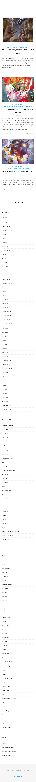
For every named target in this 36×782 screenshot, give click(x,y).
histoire (4, 564)
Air (2, 442)
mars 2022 (5, 348)
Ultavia (4, 715)
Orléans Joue (5, 654)
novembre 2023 (6, 275)
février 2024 (5, 267)
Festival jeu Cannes (7, 535)
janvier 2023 (5, 307)
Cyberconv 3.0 (6, 482)
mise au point (6, 617)
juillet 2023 (5, 291)
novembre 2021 (6, 360)
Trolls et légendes (7, 711)
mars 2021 (5, 393)
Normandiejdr (6, 637)
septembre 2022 (7, 324)
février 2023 (5, 303)
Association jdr (6, 454)
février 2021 (5, 397)
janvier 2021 (5, 401)
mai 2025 (4, 238)
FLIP (3, 552)
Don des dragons (7, 490)
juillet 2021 (5, 377)
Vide (3, 723)
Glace (3, 560)
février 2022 (5, 352)
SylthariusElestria (8, 72)
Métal (3, 605)
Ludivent (4, 592)
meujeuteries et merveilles (10, 609)
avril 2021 (5, 389)
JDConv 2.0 (5, 576)
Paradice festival (7, 662)
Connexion (5, 743)
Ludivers (4, 596)
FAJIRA (20, 168)
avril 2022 (5, 344)
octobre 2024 (6, 250)
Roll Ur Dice (5, 690)
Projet (4, 682)
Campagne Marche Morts (9, 470)
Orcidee (4, 649)
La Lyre (4, 580)
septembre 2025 (7, 230)
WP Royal (26, 770)
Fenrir (3, 527)
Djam (3, 486)
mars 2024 (5, 263)
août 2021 (5, 373)
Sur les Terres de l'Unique (9, 698)
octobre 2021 (6, 364)
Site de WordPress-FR (8, 755)
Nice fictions (5, 625)
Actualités (13, 45)
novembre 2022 (6, 316)
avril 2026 (5, 222)
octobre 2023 (6, 279)
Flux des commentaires (9, 751)
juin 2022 (4, 336)
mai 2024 (4, 258)
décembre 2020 (6, 405)
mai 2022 (4, 340)
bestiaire (4, 466)
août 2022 (5, 328)
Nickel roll (4, 629)
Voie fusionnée (6, 727)
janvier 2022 (5, 356)
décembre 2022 (6, 312)
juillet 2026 (5, 218)
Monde (4, 621)
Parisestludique (6, 666)
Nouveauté (5, 641)
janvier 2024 (5, 271)
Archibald (4, 446)
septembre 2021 (7, 369)
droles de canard (7, 499)
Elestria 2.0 (5, 511)
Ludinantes (20, 107)
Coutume (4, 478)
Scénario (4, 694)
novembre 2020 (6, 409)
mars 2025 (5, 242)
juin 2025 (4, 234)
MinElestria (5, 613)
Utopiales (28, 107)
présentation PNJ (7, 678)
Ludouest (4, 601)
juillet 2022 (5, 332)
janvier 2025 (5, 246)
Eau (3, 503)
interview (4, 572)
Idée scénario (6, 568)
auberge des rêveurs (8, 458)
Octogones (27, 168)
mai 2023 (4, 295)
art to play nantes (7, 450)
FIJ (2, 548)
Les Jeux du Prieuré (7, 584)
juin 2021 (4, 381)
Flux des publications (8, 747)
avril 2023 (5, 299)
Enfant (4, 515)
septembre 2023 (7, 283)
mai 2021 (4, 385)
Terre (3, 702)
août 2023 (5, 287)
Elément (4, 507)
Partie (3, 670)
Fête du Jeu (5, 539)
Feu (3, 544)
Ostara (4, 658)
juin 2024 (4, 254)
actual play (5, 429)
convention (14, 47)
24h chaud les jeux (7, 425)
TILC (3, 707)
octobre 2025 (6, 226)
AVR (3, 462)
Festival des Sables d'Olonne (10, 531)
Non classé (5, 633)
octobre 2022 (6, 320)
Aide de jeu (5, 438)
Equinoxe (4, 519)
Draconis (4, 495)
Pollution (4, 674)
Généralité (5, 556)
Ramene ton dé (24, 47)
